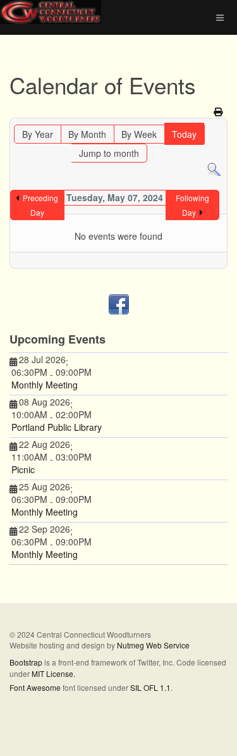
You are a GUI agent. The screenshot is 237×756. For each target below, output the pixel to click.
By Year (37, 134)
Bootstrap (25, 662)
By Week (139, 134)
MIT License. (53, 673)
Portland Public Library (56, 427)
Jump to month (109, 153)
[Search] (214, 169)
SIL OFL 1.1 (150, 687)
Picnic (23, 469)
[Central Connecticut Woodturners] (50, 12)
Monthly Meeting (44, 384)
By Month (87, 134)
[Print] (219, 111)
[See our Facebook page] (118, 304)
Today (184, 134)
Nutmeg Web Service (153, 645)
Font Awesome (35, 687)
